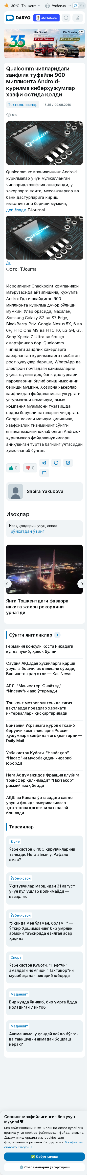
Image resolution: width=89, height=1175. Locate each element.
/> (8, 262)
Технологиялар (23, 104)
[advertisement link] (46, 17)
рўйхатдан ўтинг (27, 531)
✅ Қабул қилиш (44, 1156)
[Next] (82, 583)
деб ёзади (16, 209)
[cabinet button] (77, 18)
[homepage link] (18, 17)
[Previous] (7, 583)
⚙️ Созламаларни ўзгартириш (45, 1167)
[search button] (66, 18)
